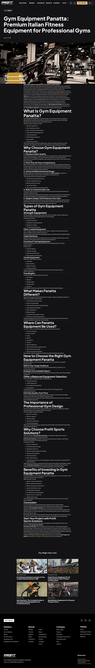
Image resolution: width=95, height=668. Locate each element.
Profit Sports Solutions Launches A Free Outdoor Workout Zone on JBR (31, 578)
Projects (49, 3)
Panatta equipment (29, 329)
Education (40, 3)
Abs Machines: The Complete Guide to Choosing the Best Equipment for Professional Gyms (30, 601)
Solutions (22, 3)
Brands (31, 3)
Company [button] (56, 3)
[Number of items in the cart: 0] (70, 3)
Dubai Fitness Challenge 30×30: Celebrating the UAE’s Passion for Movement (59, 578)
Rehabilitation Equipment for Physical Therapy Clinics (61, 601)
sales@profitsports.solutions (84, 663)
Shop (64, 3)
